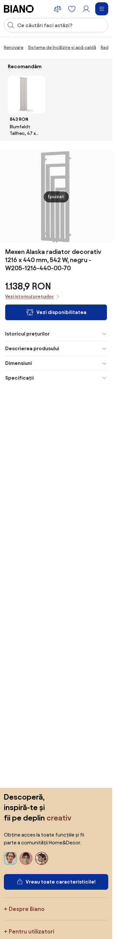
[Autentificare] (86, 8)
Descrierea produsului (32, 348)
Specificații (19, 378)
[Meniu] (101, 8)
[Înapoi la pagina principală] (19, 9)
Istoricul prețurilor (27, 333)
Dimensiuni (18, 363)
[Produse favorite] (71, 8)
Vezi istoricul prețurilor (29, 296)
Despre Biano (27, 909)
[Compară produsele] (57, 8)
